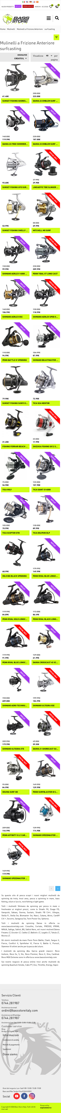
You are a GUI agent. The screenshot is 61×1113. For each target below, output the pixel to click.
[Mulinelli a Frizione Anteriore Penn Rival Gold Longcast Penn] (15, 596)
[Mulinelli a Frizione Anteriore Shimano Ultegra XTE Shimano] (15, 725)
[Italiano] (23, 2)
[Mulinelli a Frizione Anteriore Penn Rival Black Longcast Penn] (46, 596)
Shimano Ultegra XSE (43, 705)
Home (3, 29)
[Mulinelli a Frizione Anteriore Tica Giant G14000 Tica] (46, 466)
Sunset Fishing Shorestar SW (15, 101)
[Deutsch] (30, 2)
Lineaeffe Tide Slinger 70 (46, 187)
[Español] (37, 2)
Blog (3, 1029)
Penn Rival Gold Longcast (15, 619)
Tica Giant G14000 (42, 489)
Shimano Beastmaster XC (46, 360)
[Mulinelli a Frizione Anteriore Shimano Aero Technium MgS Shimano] (15, 682)
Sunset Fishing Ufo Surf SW (15, 187)
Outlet (18, 6)
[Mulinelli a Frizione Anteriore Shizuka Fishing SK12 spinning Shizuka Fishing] (46, 423)
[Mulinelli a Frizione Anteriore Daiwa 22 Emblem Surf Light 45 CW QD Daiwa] (46, 77)
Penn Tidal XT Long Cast (45, 274)
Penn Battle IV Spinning (14, 360)
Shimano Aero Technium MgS (15, 705)
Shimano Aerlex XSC (12, 317)
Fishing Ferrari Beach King (15, 446)
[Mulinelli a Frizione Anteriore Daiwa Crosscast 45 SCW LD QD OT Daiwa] (46, 639)
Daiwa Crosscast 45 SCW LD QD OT (46, 662)
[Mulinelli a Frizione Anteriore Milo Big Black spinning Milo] (15, 552)
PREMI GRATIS (28, 6)
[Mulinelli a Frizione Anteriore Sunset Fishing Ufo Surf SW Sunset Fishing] (15, 164)
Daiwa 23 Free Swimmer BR (15, 144)
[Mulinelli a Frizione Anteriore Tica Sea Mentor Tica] (46, 380)
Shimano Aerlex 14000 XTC (15, 274)
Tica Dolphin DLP (41, 533)
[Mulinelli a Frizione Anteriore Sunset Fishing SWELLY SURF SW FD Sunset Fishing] (15, 207)
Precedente (51, 888)
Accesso (45, 7)
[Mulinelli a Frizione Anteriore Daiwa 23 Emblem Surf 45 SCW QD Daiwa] (46, 120)
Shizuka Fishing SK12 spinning (46, 446)
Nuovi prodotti (8, 7)
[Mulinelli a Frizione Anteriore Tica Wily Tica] (15, 466)
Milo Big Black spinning (14, 576)
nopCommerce (45, 1107)
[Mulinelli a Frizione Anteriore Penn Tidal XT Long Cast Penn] (46, 250)
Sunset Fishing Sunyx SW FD (15, 403)
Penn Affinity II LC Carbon (15, 835)
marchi (38, 7)
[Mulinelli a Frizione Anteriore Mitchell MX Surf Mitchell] (46, 207)
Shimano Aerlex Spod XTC (46, 317)
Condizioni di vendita (11, 1040)
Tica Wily (7, 489)
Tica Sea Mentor (41, 403)
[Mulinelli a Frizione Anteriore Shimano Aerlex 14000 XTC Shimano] (15, 250)
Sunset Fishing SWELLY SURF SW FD (15, 230)
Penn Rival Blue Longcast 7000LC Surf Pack (46, 576)
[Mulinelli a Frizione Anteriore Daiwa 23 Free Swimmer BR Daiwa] (15, 120)
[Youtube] (16, 1099)
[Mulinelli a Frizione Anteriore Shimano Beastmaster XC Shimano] (46, 336)
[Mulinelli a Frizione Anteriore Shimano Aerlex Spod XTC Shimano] (46, 293)
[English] (27, 2)
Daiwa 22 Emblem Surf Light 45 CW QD (46, 101)
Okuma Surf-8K (10, 792)
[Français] (34, 2)
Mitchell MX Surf (42, 230)
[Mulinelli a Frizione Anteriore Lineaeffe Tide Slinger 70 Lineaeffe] (46, 164)
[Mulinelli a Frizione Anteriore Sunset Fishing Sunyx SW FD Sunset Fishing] (15, 380)
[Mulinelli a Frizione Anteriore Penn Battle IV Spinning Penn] (15, 336)
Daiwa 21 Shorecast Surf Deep (46, 749)
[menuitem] (31, 1029)
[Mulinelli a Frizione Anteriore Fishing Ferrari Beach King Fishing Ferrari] (15, 423)
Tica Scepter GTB (11, 533)
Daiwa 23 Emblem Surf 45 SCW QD (46, 144)
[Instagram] (32, 1099)
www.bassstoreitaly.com (12, 926)
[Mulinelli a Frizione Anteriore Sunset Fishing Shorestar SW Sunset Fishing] (15, 77)
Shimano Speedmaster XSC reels (46, 835)
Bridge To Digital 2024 (10, 1031)
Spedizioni (7, 1049)
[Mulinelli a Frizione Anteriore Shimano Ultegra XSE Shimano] (46, 682)
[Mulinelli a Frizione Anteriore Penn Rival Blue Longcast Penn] (15, 639)
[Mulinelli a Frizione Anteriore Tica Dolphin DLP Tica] (46, 509)
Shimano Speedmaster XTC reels (15, 878)
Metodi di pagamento (11, 1044)
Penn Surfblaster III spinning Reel (46, 792)
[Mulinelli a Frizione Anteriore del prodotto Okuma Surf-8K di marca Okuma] (15, 768)
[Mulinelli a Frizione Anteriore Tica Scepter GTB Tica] (15, 509)
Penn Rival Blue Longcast (15, 662)
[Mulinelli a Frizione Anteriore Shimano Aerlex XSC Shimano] (15, 293)
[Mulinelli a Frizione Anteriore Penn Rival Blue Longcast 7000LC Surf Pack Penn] (46, 552)
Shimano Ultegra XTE (13, 749)
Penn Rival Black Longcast (46, 619)
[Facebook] (24, 1098)
